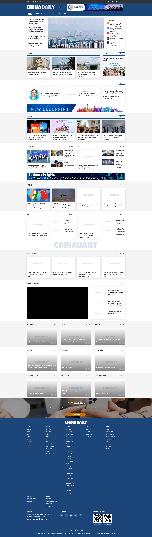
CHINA (28, 1)
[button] (52, 343)
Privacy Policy (43, 519)
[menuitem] (61, 7)
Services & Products (38, 514)
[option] (76, 33)
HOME (30, 13)
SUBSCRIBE (76, 414)
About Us (29, 514)
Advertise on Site (49, 514)
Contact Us (29, 517)
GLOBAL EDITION (37, 1)
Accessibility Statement (33, 519)
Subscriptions (37, 517)
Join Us (44, 517)
